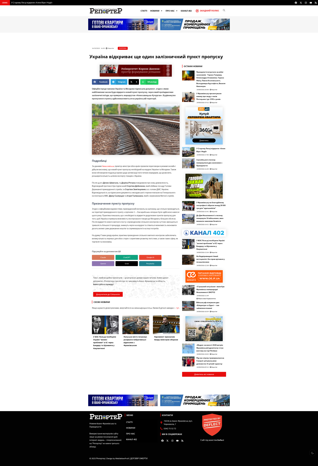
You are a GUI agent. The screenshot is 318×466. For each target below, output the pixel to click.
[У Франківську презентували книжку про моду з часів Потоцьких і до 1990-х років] (188, 97)
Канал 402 (186, 10)
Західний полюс (209, 10)
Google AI (150, 257)
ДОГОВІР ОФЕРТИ (139, 458)
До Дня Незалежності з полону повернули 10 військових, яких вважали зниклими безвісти (209, 218)
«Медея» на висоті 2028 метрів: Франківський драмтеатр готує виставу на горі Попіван (209, 348)
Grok (127, 263)
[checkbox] (312, 453)
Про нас (170, 10)
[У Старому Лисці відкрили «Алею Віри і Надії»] (188, 152)
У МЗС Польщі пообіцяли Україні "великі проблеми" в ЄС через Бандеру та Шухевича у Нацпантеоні (210, 244)
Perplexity (150, 263)
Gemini (103, 263)
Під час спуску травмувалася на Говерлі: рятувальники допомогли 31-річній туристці (210, 361)
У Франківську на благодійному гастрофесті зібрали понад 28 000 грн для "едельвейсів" (211, 205)
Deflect (220, 440)
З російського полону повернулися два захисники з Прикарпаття (209, 163)
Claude (103, 257)
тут (177, 308)
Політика (122, 48)
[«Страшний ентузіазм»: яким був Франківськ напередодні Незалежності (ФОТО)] (188, 290)
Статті (144, 10)
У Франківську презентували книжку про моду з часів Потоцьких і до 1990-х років (208, 96)
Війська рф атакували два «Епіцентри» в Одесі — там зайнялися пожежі (207, 305)
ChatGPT (126, 257)
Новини (154, 10)
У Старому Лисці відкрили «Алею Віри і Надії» (210, 149)
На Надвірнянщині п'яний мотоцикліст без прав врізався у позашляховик (210, 259)
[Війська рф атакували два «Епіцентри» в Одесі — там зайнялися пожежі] (188, 306)
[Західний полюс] (197, 10)
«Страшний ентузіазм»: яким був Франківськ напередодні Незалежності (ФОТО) (210, 289)
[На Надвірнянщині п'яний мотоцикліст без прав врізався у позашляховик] (188, 260)
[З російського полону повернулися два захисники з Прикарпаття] (188, 163)
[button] (100, 82)
